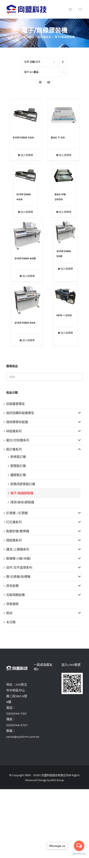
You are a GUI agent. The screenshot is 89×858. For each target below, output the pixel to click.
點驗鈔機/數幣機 (17, 531)
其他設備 (12, 586)
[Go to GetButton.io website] (79, 853)
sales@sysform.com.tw (22, 737)
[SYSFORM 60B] (27, 236)
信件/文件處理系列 (19, 567)
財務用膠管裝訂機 (22, 484)
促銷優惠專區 (15, 404)
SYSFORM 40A (23, 137)
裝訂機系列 (14, 449)
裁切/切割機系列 (17, 440)
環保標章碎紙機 (17, 422)
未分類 (11, 622)
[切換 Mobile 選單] (80, 9)
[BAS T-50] (63, 115)
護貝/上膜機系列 (17, 549)
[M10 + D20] (65, 296)
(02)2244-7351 (16, 713)
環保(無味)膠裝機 (22, 502)
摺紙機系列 (14, 540)
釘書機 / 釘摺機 (17, 513)
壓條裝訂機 (18, 457)
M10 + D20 (64, 315)
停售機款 (12, 604)
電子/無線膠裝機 (21, 493)
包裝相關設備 (15, 595)
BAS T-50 (58, 137)
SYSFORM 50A (24, 322)
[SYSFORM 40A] (25, 115)
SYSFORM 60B (25, 258)
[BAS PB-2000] (64, 175)
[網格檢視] (48, 82)
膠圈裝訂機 (18, 466)
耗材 (9, 613)
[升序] (63, 62)
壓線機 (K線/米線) (18, 558)
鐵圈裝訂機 (18, 475)
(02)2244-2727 (17, 725)
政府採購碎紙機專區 (20, 413)
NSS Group (57, 780)
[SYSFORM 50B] (65, 232)
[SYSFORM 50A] (27, 300)
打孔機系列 (14, 522)
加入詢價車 (27, 155)
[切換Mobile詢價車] (70, 9)
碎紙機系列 (14, 431)
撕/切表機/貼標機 (18, 577)
